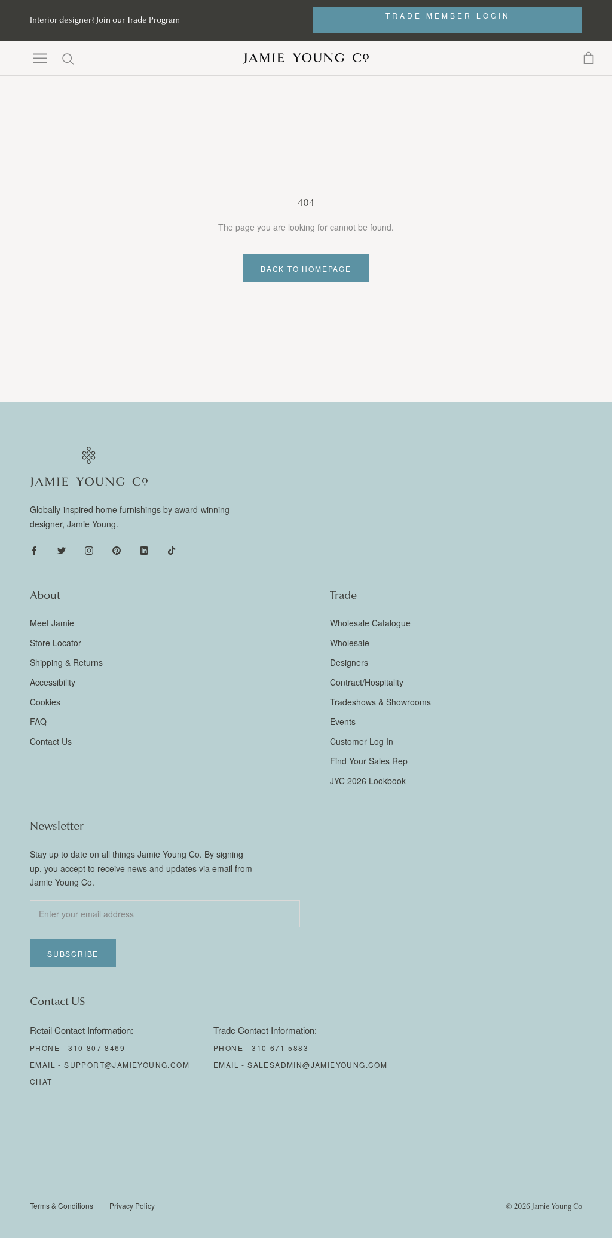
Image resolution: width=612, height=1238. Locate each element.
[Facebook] (34, 550)
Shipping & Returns (66, 662)
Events (343, 721)
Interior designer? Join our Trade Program (105, 20)
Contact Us (51, 741)
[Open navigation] (40, 58)
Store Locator (55, 643)
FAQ (38, 721)
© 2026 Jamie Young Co (544, 1206)
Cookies (45, 702)
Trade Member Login (447, 15)
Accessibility (52, 682)
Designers (349, 662)
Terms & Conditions (61, 1205)
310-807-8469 (96, 1048)
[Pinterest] (116, 550)
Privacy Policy (132, 1205)
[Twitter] (61, 550)
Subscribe (73, 953)
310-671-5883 (280, 1048)
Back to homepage (306, 268)
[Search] (68, 58)
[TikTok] (171, 550)
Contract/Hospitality (366, 682)
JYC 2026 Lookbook (368, 781)
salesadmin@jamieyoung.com (317, 1064)
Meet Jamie (52, 623)
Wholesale (349, 643)
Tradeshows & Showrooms (380, 702)
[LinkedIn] (144, 550)
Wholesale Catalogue (370, 623)
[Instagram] (89, 550)
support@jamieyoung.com (126, 1064)
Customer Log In (361, 741)
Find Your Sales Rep (369, 761)
